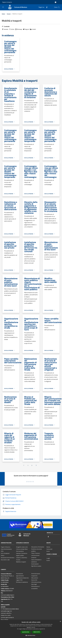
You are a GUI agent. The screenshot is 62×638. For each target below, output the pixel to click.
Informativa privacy (36, 582)
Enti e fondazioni (5, 553)
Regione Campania (7, 2)
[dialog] (31, 629)
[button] (31, 635)
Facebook (6, 29)
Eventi (48, 560)
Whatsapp (19, 29)
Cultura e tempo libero (22, 549)
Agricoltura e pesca (36, 566)
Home (3, 14)
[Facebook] (46, 7)
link (44, 629)
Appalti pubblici (20, 555)
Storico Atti (34, 580)
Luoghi (48, 558)
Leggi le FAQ (19, 580)
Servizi (9, 14)
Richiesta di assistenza (22, 582)
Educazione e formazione (37, 547)
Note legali (34, 584)
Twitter (12, 29)
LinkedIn (34, 29)
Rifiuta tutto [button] (37, 632)
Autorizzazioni (35, 564)
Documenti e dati (5, 560)
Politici (2, 555)
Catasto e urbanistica (21, 557)
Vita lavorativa (20, 551)
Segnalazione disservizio (22, 578)
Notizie (48, 547)
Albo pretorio (34, 578)
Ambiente (33, 557)
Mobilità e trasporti (21, 562)
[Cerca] (59, 7)
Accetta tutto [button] (25, 632)
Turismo (18, 560)
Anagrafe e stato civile (22, 547)
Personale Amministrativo (7, 557)
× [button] (60, 621)
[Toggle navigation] (3, 7)
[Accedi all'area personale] (55, 2)
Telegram (26, 29)
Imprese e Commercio (21, 553)
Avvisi (48, 551)
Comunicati (49, 549)
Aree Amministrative (6, 549)
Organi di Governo (5, 547)
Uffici (2, 551)
